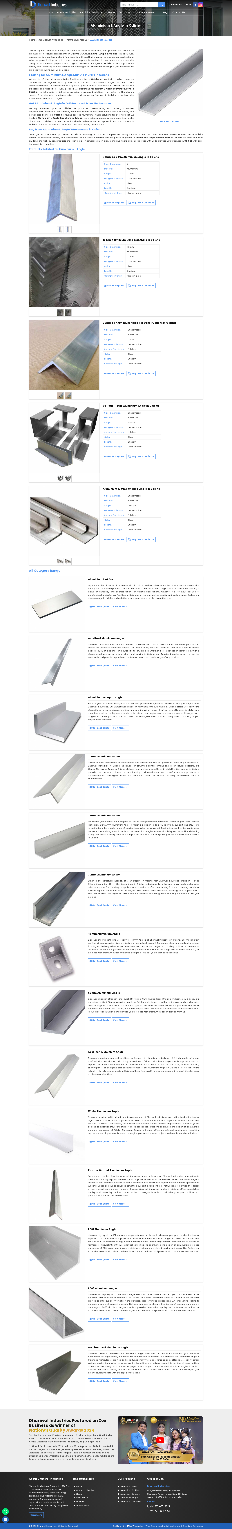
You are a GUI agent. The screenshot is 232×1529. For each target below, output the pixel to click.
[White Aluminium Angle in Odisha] (57, 1136)
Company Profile (66, 12)
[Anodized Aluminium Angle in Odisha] (57, 663)
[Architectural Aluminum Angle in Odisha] (57, 1372)
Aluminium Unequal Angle (105, 697)
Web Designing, (154, 1526)
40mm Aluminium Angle (104, 933)
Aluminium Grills (128, 1486)
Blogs (165, 12)
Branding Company (193, 1526)
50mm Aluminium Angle (104, 993)
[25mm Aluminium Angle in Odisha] (57, 840)
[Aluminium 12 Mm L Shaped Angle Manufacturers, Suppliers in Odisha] (64, 521)
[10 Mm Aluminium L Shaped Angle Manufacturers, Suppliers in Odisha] (64, 272)
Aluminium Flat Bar (100, 579)
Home (50, 12)
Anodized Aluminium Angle (106, 638)
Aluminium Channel (130, 1501)
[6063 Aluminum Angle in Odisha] (57, 1313)
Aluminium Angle (77, 40)
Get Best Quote (115, 202)
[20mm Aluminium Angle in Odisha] (57, 781)
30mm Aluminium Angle (104, 874)
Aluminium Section (130, 1493)
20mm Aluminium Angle (104, 756)
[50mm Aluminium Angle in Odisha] (57, 1018)
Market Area (82, 1505)
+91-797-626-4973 (160, 1510)
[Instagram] (200, 4)
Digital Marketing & (172, 1526)
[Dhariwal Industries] (48, 4)
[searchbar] (161, 4)
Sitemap (80, 1501)
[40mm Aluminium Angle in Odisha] (57, 958)
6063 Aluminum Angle (102, 1288)
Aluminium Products (90, 12)
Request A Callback (142, 202)
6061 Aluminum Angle (102, 1229)
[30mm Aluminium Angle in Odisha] (57, 899)
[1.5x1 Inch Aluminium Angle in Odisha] (57, 1077)
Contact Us (178, 12)
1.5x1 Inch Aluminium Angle (106, 1052)
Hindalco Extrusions (119, 12)
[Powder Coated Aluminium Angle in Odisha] (57, 1195)
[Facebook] (195, 4)
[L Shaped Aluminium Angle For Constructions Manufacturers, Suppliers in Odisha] (64, 355)
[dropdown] (103, 12)
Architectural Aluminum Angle (108, 1347)
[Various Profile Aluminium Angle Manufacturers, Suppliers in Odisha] (64, 438)
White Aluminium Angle (103, 1111)
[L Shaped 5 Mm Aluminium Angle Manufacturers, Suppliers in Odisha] (64, 189)
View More (119, 606)
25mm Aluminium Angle (104, 815)
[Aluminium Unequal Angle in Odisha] (57, 722)
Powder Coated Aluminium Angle (110, 1170)
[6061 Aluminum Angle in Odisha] (57, 1254)
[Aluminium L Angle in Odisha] (169, 82)
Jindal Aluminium (146, 12)
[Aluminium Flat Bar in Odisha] (57, 604)
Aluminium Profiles (130, 1490)
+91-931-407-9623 (180, 4)
